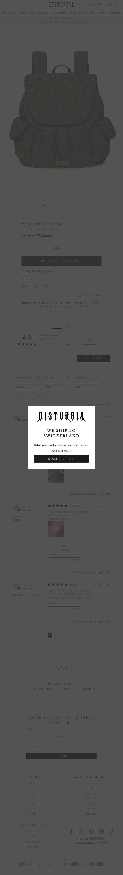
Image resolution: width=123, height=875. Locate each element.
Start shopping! (61, 459)
